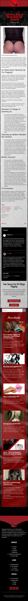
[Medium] (14, 588)
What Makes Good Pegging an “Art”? (12, 366)
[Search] (24, 310)
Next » (18, 504)
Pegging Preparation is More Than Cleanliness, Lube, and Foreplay (6, 208)
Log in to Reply (5, 269)
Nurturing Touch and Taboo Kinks (11, 424)
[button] (14, 8)
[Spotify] (17, 588)
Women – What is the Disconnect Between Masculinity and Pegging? (12, 453)
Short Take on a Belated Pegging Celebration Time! (11, 483)
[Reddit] (11, 588)
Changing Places (5, 214)
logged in (12, 276)
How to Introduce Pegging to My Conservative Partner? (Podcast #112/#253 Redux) (11, 336)
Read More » (5, 349)
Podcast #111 (17, 206)
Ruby (8, 253)
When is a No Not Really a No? (11, 396)
